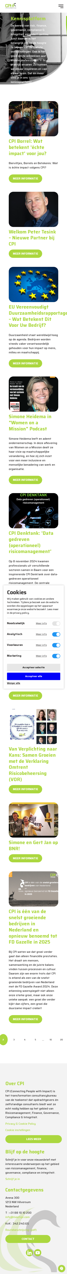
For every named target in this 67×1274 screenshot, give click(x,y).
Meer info (41, 623)
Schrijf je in (12, 1179)
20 (61, 1039)
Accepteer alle (33, 676)
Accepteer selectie (34, 668)
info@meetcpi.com (17, 1217)
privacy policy (21, 613)
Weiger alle (13, 683)
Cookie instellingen (17, 1130)
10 (51, 1039)
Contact (28, 1239)
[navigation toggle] (60, 6)
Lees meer (33, 1139)
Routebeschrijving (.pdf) (21, 1230)
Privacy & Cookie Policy (20, 1123)
